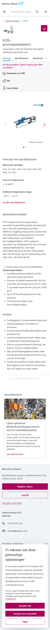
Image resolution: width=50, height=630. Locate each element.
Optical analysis (13, 21)
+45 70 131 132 (14, 523)
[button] (25, 486)
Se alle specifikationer (14, 202)
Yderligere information (12, 503)
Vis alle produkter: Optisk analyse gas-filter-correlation (23, 66)
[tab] (8, 58)
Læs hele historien (14, 454)
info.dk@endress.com (17, 531)
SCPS (25, 21)
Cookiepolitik (10, 599)
